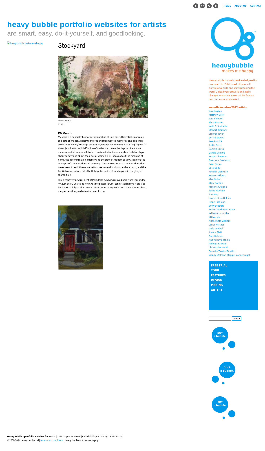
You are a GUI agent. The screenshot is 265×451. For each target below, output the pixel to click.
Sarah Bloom (215, 118)
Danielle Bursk (216, 148)
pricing (217, 285)
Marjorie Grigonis (218, 186)
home (227, 5)
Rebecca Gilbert (217, 175)
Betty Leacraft (216, 205)
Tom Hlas (213, 194)
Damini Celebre (217, 152)
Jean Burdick (215, 141)
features (218, 275)
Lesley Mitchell (216, 224)
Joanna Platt (215, 232)
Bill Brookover (216, 133)
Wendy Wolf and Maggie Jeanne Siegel (229, 255)
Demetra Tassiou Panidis (222, 251)
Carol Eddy (214, 167)
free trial (219, 265)
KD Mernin (214, 217)
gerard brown (216, 137)
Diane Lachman (217, 201)
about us (240, 5)
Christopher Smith (218, 247)
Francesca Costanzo (219, 160)
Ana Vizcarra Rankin (219, 239)
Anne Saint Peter (218, 243)
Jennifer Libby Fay (218, 171)
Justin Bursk (215, 145)
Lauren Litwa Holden (220, 198)
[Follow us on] (195, 5)
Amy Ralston (215, 236)
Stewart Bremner (218, 130)
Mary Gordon (216, 183)
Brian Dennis (215, 164)
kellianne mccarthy (219, 213)
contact (255, 5)
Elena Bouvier (216, 122)
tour (215, 270)
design (216, 280)
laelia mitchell (216, 228)
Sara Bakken (215, 111)
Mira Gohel (214, 179)
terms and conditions (51, 440)
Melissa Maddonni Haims (222, 209)
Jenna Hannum (217, 190)
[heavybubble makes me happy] (25, 43)
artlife (217, 290)
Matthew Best (216, 114)
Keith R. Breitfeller (218, 126)
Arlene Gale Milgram (219, 220)
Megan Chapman (218, 156)
